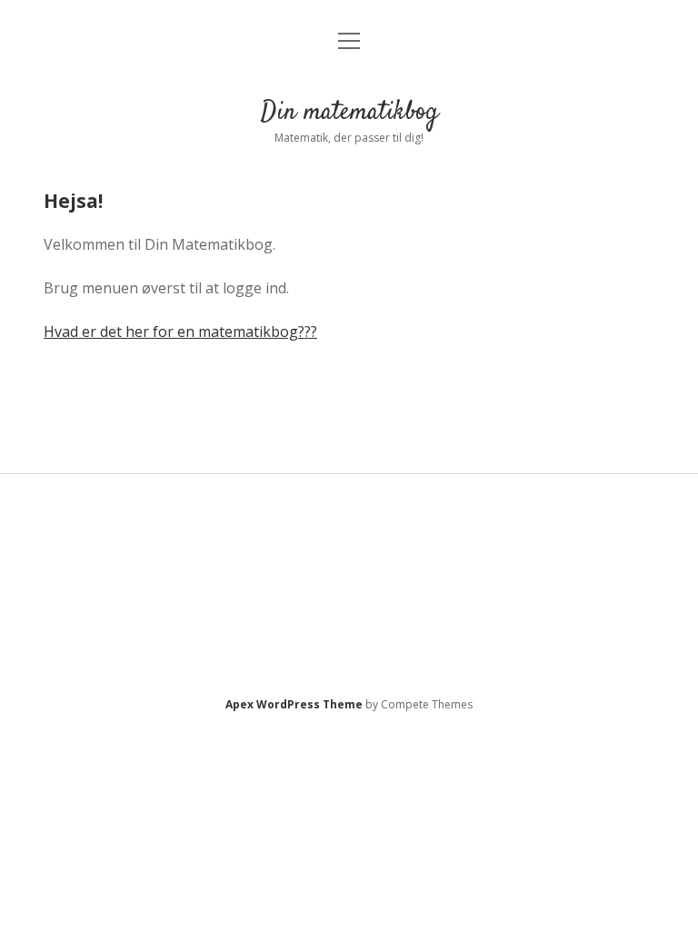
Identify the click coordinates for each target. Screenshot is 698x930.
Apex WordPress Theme (294, 704)
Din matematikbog (349, 112)
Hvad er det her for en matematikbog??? (180, 331)
